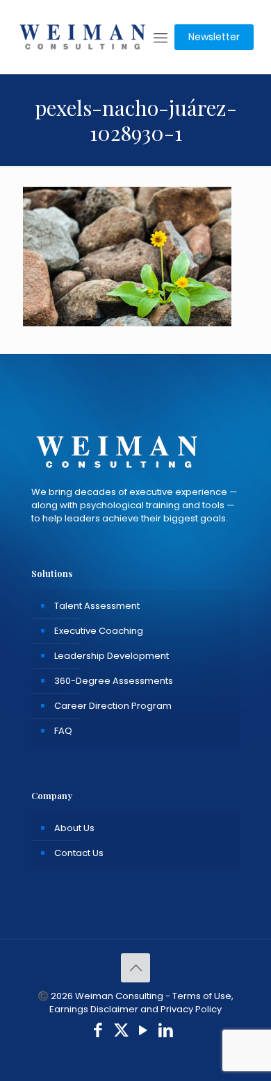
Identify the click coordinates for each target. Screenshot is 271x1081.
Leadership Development (111, 655)
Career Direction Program (113, 705)
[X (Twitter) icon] (121, 1032)
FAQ (63, 730)
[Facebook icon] (98, 1032)
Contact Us (79, 853)
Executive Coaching (98, 630)
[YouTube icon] (143, 1032)
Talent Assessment (97, 605)
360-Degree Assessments (113, 680)
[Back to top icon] (135, 967)
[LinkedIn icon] (166, 1032)
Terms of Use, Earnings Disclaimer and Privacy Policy (141, 1002)
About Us (74, 828)
